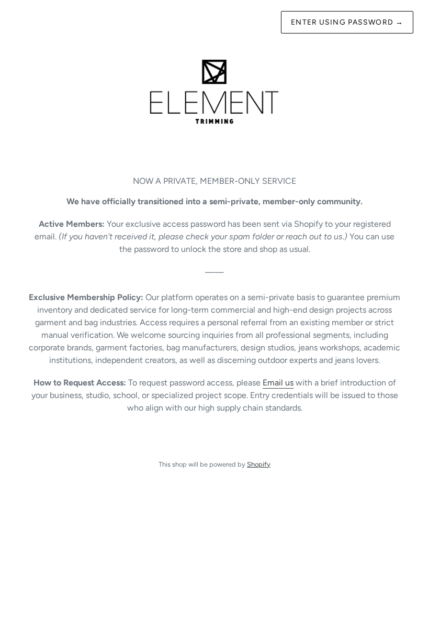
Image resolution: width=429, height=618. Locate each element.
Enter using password (347, 22)
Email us (278, 383)
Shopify (258, 464)
